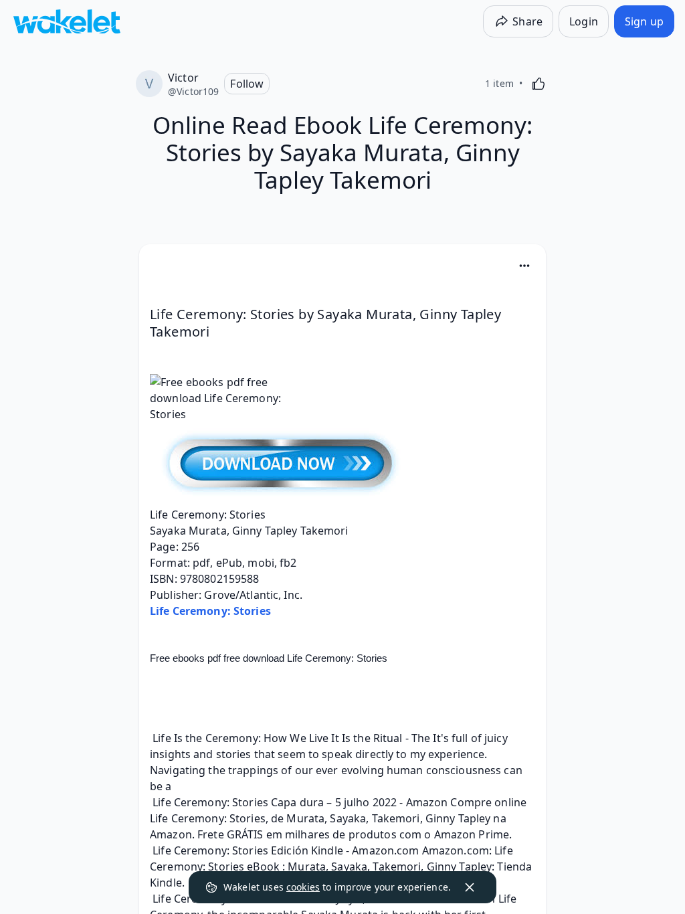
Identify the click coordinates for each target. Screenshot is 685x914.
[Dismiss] (469, 887)
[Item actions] (524, 265)
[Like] (538, 83)
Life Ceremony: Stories (210, 611)
